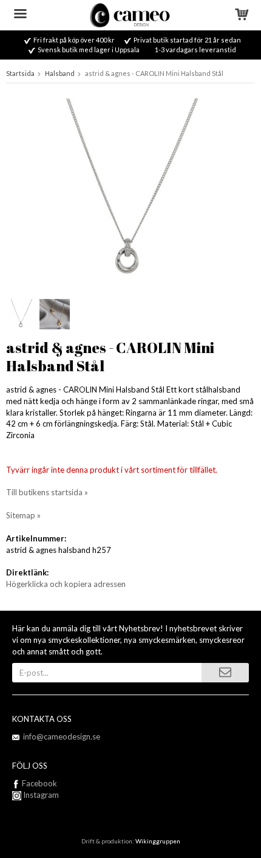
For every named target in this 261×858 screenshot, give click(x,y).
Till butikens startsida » (47, 492)
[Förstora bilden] (130, 191)
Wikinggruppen (157, 841)
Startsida (20, 73)
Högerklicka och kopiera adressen (66, 584)
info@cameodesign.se (61, 736)
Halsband (60, 73)
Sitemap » (23, 515)
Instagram (40, 795)
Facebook (39, 783)
